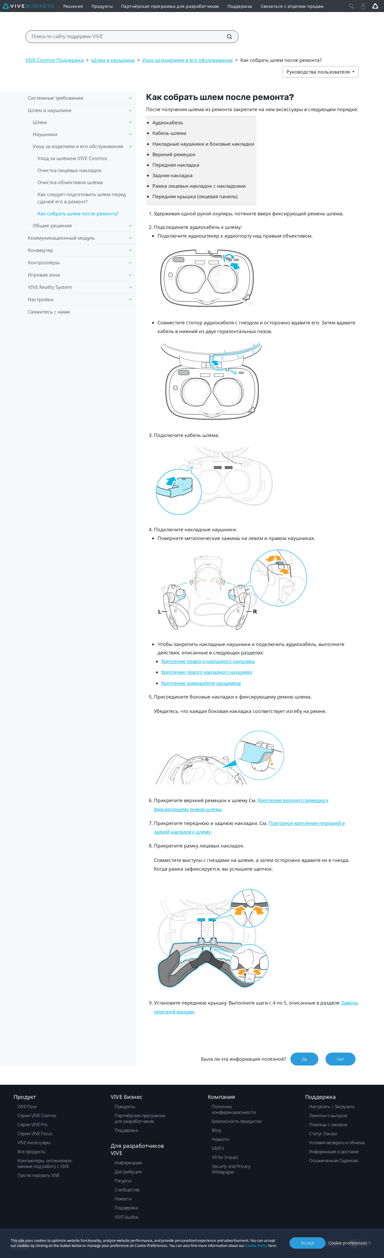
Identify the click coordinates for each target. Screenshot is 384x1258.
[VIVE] (28, 6)
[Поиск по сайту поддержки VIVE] (226, 37)
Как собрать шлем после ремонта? (78, 213)
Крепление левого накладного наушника (206, 672)
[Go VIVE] (375, 6)
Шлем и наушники (113, 60)
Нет (340, 1059)
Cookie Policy (256, 1245)
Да (304, 1059)
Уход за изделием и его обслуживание (187, 60)
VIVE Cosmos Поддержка (55, 60)
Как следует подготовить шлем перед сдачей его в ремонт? (82, 198)
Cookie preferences (347, 1243)
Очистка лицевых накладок (70, 170)
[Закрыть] (351, 6)
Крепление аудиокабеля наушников (201, 683)
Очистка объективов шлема (70, 182)
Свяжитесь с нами (49, 311)
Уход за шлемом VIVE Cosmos (72, 158)
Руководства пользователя (318, 71)
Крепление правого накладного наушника (208, 661)
